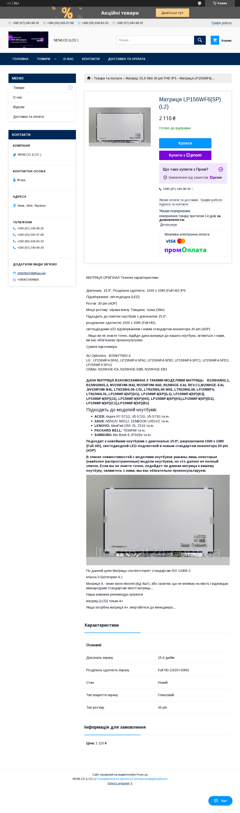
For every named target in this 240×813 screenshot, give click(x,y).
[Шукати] (200, 40)
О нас (68, 59)
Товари (43, 59)
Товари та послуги (108, 78)
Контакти (91, 59)
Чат (224, 801)
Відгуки (18, 107)
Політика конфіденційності (150, 779)
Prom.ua (142, 774)
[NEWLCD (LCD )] (28, 47)
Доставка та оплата (126, 59)
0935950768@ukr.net (31, 273)
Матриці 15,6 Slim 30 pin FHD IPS (151, 78)
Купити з (177, 155)
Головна (20, 59)
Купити (185, 143)
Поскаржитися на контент (113, 779)
